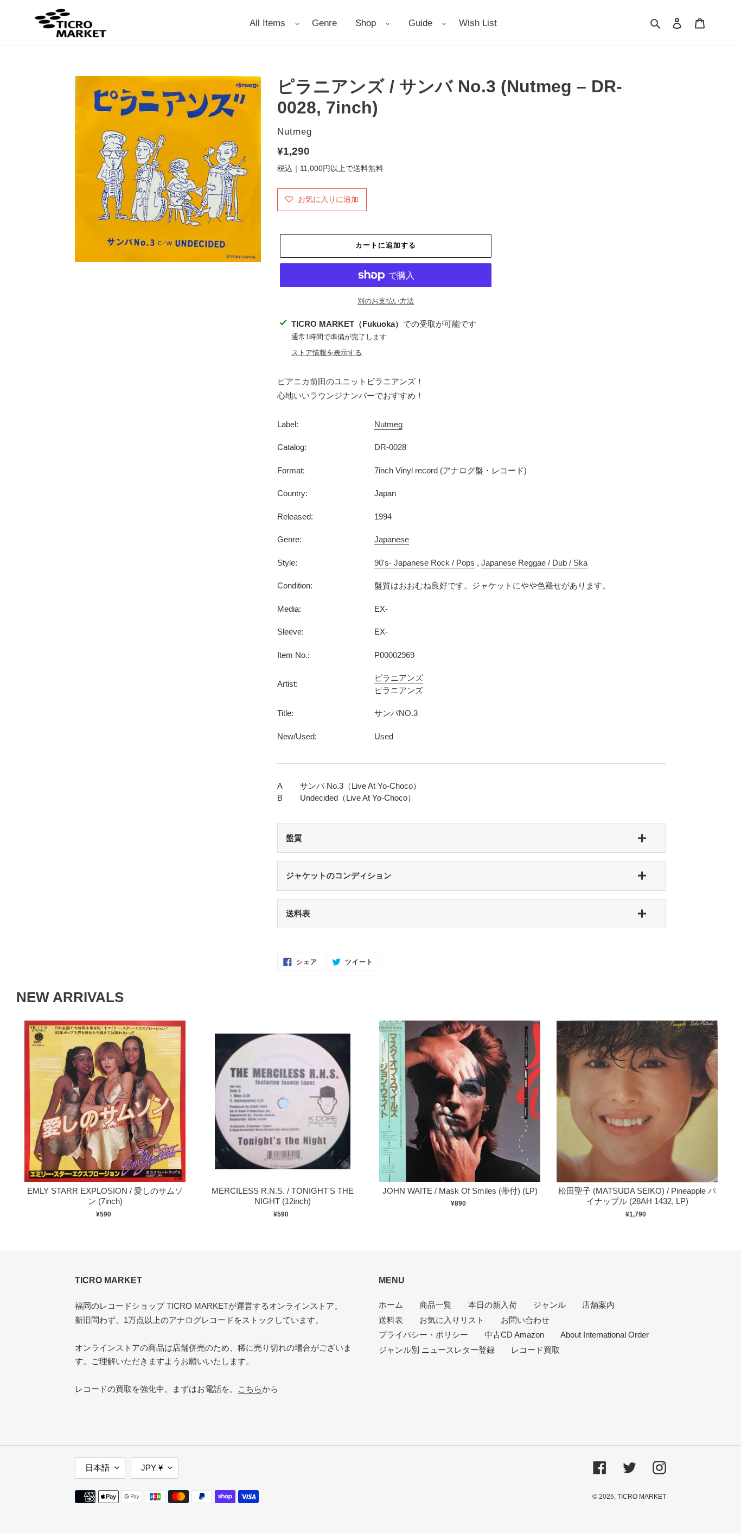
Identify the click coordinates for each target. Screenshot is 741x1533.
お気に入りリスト (451, 1320)
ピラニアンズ (398, 677)
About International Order (604, 1334)
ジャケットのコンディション (339, 875)
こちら (250, 1388)
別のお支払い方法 (385, 301)
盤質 (294, 837)
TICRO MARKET (641, 1496)
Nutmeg (388, 424)
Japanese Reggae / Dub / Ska (534, 562)
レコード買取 (535, 1349)
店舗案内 (598, 1304)
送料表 (298, 913)
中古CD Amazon (514, 1334)
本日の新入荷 (492, 1304)
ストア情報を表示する (326, 353)
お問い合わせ (525, 1320)
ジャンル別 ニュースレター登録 (437, 1349)
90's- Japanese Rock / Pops (424, 562)
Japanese (391, 539)
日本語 (97, 1467)
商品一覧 (435, 1304)
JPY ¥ (152, 1467)
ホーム (391, 1304)
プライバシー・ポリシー (423, 1334)
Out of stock (105, 1112)
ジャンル (549, 1304)
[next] (714, 1121)
